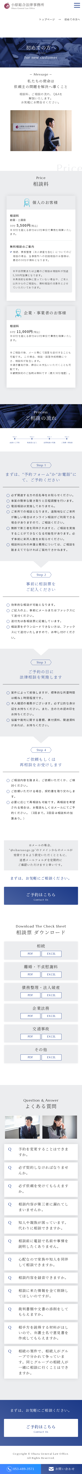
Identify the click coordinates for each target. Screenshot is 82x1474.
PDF (30, 953)
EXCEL (51, 953)
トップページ (47, 19)
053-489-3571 (23, 1469)
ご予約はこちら (41, 896)
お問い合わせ (65, 1469)
